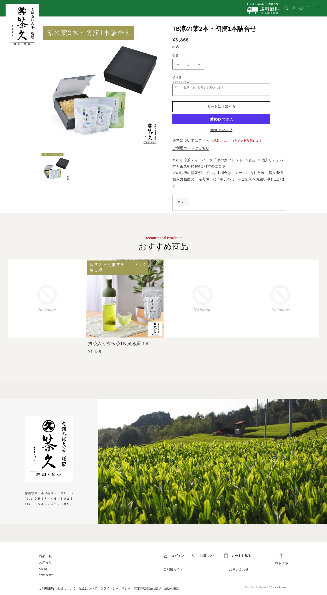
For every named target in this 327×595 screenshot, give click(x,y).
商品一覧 (45, 556)
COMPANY (46, 575)
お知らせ (45, 562)
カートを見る (241, 556)
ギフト (182, 202)
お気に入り (208, 556)
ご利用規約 (46, 588)
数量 (175, 55)
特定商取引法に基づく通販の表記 (156, 588)
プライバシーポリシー (115, 588)
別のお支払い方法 (221, 129)
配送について (66, 588)
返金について (88, 588)
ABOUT (44, 569)
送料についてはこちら (190, 140)
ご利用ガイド (173, 569)
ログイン (177, 556)
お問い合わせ (239, 569)
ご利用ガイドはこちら (190, 148)
